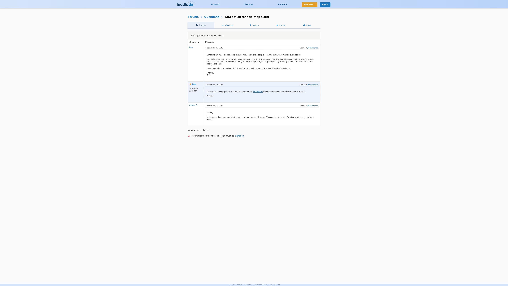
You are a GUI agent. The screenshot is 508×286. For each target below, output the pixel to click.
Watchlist (229, 25)
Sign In (325, 5)
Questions (211, 17)
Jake (194, 84)
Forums (193, 17)
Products (215, 4)
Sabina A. (193, 105)
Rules (308, 25)
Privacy (232, 285)
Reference (313, 48)
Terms (239, 285)
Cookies (248, 285)
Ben (191, 47)
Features (248, 4)
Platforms (282, 4)
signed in (239, 135)
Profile (282, 25)
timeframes (258, 91)
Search (256, 25)
